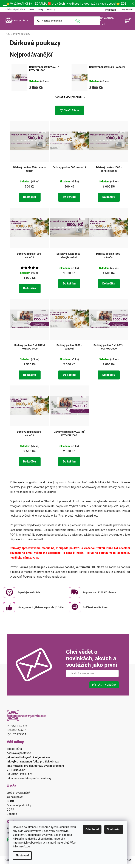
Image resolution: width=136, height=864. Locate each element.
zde (27, 846)
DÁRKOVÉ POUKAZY (20, 774)
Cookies (12, 814)
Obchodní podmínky (15, 9)
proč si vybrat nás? (18, 792)
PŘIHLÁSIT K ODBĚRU (104, 684)
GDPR (31, 9)
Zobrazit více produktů (69, 97)
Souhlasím (113, 829)
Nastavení (22, 855)
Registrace (127, 9)
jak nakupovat (15, 797)
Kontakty (51, 9)
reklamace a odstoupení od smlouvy (29, 778)
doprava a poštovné (19, 753)
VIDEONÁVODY (16, 770)
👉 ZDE (121, 3)
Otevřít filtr (70, 110)
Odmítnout (92, 829)
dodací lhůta (14, 748)
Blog (40, 9)
